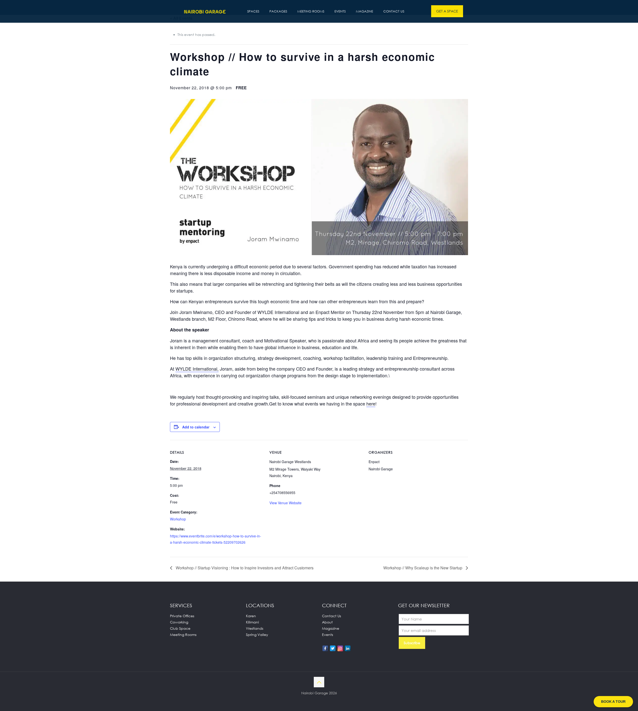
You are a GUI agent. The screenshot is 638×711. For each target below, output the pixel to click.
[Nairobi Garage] (205, 11)
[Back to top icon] (319, 682)
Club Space (180, 628)
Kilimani (252, 622)
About (327, 622)
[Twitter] (333, 648)
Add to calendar (195, 426)
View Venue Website (285, 502)
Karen (251, 616)
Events (327, 634)
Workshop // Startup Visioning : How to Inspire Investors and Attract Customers (244, 568)
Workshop (178, 518)
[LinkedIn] (348, 648)
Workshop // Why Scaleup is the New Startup (423, 568)
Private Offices (182, 616)
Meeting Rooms (183, 634)
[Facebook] (325, 648)
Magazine (330, 628)
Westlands (254, 628)
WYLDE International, (197, 368)
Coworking (179, 622)
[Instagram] (340, 648)
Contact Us (331, 616)
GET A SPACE (447, 11)
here (370, 403)
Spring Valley (257, 634)
